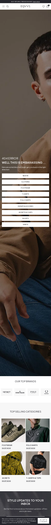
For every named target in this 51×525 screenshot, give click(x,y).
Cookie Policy (22, 521)
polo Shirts (25, 200)
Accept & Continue (43, 521)
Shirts (25, 224)
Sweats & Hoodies (25, 206)
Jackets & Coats (25, 212)
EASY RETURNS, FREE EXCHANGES (25, 1)
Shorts (25, 218)
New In (25, 176)
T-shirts (25, 194)
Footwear (25, 188)
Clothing (25, 182)
